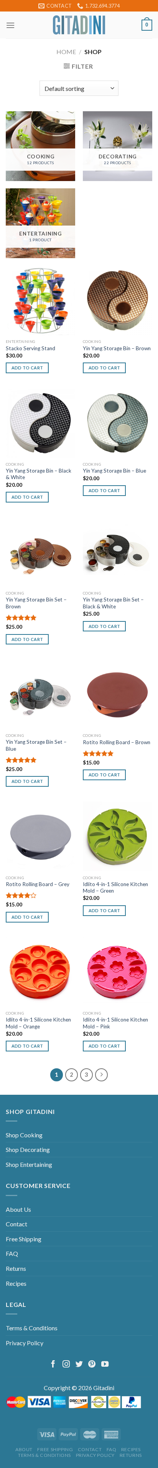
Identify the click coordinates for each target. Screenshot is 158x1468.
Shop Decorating (28, 1149)
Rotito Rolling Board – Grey (37, 884)
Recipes (16, 1283)
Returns (16, 1268)
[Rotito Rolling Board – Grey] (40, 836)
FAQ (12, 1253)
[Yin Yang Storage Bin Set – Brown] (40, 552)
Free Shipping (23, 1238)
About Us (18, 1209)
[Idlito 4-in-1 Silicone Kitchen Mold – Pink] (117, 972)
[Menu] (10, 25)
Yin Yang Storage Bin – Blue (114, 471)
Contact (16, 1223)
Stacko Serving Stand (30, 348)
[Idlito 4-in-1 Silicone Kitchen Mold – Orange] (40, 972)
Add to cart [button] (27, 367)
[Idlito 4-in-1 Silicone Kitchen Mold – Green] (117, 836)
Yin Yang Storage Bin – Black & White (38, 474)
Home (66, 51)
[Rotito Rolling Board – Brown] (117, 694)
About (24, 1449)
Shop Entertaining (29, 1164)
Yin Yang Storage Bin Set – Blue (36, 745)
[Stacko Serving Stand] (40, 300)
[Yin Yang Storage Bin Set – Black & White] (117, 552)
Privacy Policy (24, 1342)
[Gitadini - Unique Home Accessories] (79, 25)
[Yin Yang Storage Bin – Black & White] (40, 423)
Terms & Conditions (32, 1327)
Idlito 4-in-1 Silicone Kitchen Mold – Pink (115, 1023)
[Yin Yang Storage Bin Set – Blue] (40, 694)
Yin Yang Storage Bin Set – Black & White (113, 603)
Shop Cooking (24, 1134)
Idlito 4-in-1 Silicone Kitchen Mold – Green (115, 887)
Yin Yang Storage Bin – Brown (117, 348)
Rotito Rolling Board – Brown (116, 742)
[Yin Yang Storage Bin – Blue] (117, 423)
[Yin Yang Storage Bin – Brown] (117, 300)
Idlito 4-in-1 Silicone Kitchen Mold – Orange (38, 1023)
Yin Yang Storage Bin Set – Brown (36, 603)
